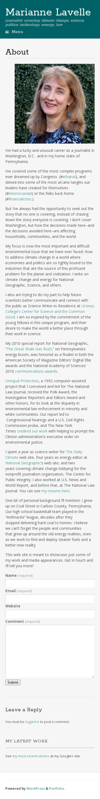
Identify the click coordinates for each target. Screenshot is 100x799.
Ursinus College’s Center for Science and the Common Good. (49, 311)
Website (12, 605)
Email (18, 590)
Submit (12, 682)
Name (19, 575)
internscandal (20, 193)
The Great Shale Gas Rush (29, 348)
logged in (32, 722)
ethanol (69, 176)
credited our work (32, 431)
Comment (22, 621)
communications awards (36, 371)
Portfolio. (57, 788)
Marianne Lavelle (48, 12)
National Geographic (23, 462)
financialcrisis (20, 198)
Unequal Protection (22, 380)
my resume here (55, 490)
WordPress (35, 788)
